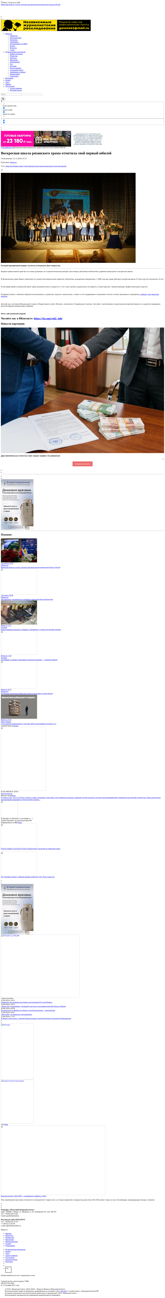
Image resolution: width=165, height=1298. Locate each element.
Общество (14, 36)
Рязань (3, 11)
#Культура (9, 1235)
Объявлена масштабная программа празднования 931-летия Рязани (26, 1002)
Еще (14, 796)
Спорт (12, 50)
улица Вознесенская (31, 166)
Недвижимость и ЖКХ (19, 44)
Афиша (8, 84)
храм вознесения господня (50, 166)
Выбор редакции (16, 54)
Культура (13, 48)
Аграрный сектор (16, 70)
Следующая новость (82, 464)
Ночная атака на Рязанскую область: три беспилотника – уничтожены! (28, 1010)
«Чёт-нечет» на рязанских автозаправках (16, 1014)
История (13, 66)
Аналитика (14, 76)
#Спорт (8, 1244)
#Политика (9, 1240)
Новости (8, 34)
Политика (14, 40)
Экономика (14, 42)
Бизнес (12, 46)
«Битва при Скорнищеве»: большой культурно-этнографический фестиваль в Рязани (33, 1006)
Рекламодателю (16, 90)
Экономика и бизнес (18, 72)
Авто (7, 82)
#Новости (4, 565)
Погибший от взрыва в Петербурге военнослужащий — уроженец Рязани (29, 660)
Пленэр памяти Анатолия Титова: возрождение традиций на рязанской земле (30, 849)
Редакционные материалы (15, 52)
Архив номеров (16, 88)
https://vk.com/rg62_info (48, 318)
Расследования (15, 68)
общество (9, 166)
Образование (15, 62)
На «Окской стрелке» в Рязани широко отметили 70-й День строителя (27, 877)
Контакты (9, 1262)
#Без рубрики (6, 722)
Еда (11, 64)
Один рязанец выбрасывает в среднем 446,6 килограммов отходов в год (28, 724)
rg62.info (63, 1291)
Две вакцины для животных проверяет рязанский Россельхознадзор (27, 599)
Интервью (9, 78)
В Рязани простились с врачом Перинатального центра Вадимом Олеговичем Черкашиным (36, 1018)
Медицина (14, 60)
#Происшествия (11, 1242)
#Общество (9, 1238)
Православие (15, 74)
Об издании (9, 86)
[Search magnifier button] (3, 98)
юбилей (63, 166)
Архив (15, 726)
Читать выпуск (6, 794)
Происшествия (15, 38)
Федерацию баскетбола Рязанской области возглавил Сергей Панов (27, 694)
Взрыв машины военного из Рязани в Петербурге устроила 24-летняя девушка (31, 630)
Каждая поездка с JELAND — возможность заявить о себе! (23, 1196)
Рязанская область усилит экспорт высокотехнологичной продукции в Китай (30, 4)
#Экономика (10, 1246)
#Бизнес (8, 1233)
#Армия (4, 628)
